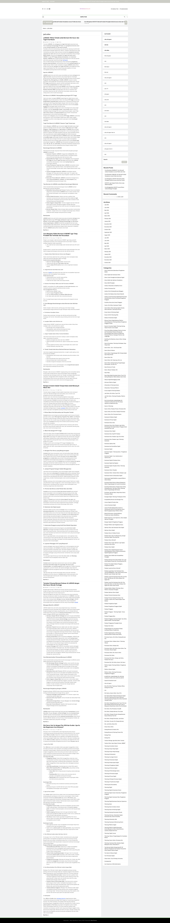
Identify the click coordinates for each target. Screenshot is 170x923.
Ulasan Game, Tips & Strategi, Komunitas (114, 858)
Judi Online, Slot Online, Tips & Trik (112, 393)
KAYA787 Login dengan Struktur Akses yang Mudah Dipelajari (74, 21)
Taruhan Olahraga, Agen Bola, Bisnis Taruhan (114, 740)
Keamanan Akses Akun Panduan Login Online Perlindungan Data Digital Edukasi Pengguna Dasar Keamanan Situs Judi (116, 427)
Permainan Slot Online (109, 655)
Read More (45, 230)
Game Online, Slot (108, 357)
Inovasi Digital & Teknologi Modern (112, 390)
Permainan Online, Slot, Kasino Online (113, 652)
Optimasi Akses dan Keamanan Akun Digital (114, 527)
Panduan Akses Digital (109, 547)
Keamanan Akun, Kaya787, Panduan (112, 433)
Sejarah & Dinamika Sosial (110, 680)
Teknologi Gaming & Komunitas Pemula (113, 812)
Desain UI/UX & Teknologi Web (111, 315)
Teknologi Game (108, 804)
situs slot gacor (108, 77)
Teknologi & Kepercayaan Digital (112, 762)
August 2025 (107, 235)
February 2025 (108, 251)
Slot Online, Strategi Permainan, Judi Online (114, 718)
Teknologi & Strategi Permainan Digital (113, 779)
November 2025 (108, 226)
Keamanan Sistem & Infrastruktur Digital (113, 475)
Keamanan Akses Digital (110, 431)
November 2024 (108, 259)
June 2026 (107, 207)
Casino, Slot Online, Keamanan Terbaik (113, 305)
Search (105, 159)
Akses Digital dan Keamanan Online (112, 274)
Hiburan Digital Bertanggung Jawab (112, 379)
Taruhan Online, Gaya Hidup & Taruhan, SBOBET (115, 743)
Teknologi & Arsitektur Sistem (111, 746)
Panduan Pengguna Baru (110, 616)
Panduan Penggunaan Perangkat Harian (113, 623)
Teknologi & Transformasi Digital (112, 781)
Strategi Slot (107, 737)
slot (105, 61)
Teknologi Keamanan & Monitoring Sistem (114, 822)
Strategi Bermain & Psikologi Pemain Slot (114, 732)
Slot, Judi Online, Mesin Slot (111, 724)
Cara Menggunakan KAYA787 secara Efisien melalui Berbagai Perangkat (109, 21)
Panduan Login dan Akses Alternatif (112, 568)
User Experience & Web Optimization (113, 864)
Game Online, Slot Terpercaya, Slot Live (113, 360)
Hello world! (120, 196)
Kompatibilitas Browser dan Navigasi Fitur (114, 499)
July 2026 (107, 204)
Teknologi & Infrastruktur (110, 754)
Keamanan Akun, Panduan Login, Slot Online (114, 436)
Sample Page (83, 16)
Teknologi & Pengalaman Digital (112, 765)
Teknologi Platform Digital (110, 824)
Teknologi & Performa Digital (111, 768)
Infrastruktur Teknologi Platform (112, 387)
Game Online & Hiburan (110, 350)
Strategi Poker (108, 735)
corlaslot (63, 408)
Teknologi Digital (108, 787)
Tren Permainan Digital (110, 855)
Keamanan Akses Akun (110, 422)
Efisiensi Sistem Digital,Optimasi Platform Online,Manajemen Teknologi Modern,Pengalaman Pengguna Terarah (116, 322)
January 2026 (107, 221)
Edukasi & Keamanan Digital (111, 317)
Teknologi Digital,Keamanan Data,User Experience (116, 801)
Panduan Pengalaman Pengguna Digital (113, 606)
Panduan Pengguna (109, 609)
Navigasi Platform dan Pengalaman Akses (114, 524)
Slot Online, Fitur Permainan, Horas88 (113, 708)
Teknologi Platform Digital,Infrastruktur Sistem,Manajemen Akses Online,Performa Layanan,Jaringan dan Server (114, 829)
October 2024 (107, 262)
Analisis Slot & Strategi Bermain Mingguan (114, 291)
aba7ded (46, 42)
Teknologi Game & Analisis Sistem (112, 806)
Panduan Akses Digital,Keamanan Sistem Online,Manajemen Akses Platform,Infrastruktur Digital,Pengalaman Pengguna (115, 551)
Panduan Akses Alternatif (110, 540)
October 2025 (107, 229)
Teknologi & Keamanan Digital (111, 759)
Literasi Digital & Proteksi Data (111, 502)
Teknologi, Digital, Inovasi (110, 833)
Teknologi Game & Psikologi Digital (112, 809)
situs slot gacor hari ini (110, 132)
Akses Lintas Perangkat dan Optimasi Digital (114, 277)
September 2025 (108, 232)
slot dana (107, 121)
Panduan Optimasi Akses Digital (112, 592)
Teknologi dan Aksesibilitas (111, 784)
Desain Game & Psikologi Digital (112, 312)
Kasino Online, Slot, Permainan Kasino (113, 414)
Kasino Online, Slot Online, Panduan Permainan (115, 411)
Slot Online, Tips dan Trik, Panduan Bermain (114, 721)
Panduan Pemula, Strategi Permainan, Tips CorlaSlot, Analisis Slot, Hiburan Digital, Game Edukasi (115, 599)
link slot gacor (108, 55)
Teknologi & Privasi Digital (110, 776)
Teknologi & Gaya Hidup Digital (111, 748)
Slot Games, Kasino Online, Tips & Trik (113, 693)
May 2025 (107, 243)
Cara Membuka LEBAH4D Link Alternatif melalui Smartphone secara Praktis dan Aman (100, 1)
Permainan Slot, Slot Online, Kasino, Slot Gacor (115, 662)
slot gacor (107, 94)
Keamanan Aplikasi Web (110, 443)
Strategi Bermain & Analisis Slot (112, 729)
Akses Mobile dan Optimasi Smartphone (113, 280)
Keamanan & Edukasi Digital (111, 417)
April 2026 (107, 213)
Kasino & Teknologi (109, 406)
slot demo (107, 110)
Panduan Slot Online (109, 625)
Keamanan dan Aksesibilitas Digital (112, 446)
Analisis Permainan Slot (110, 288)
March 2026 (107, 215)
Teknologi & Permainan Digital (111, 773)
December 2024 (108, 257)
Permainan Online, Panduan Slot (112, 645)
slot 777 (106, 88)
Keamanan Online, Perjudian (111, 470)
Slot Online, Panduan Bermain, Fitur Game (114, 711)
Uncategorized (108, 861)
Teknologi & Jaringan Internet (111, 757)
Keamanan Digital (108, 449)
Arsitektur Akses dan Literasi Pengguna (113, 302)
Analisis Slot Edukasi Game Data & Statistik (114, 294)
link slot (106, 72)
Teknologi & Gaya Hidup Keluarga (112, 751)
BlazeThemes (94, 920)
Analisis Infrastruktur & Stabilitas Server (113, 285)
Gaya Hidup (107, 372)
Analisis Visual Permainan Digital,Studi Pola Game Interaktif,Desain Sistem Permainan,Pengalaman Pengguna (116, 298)
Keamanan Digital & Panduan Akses (112, 460)
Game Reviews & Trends (110, 367)
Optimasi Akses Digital (110, 530)
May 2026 (107, 210)
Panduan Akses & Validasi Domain (112, 533)
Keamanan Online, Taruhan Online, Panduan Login (115, 472)
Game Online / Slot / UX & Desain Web (113, 347)
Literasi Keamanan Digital (110, 505)
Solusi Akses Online (109, 726)
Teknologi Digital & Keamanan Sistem (113, 790)
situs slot (107, 99)
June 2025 (107, 240)
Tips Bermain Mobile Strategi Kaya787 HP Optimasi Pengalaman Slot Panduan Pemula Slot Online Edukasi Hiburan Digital (115, 849)
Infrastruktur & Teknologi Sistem (112, 385)
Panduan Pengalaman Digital (111, 603)
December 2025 (108, 224)
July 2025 (107, 237)
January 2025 (107, 254)
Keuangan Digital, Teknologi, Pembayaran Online (115, 496)
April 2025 (107, 246)
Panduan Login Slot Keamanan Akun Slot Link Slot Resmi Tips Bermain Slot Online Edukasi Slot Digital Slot (116, 578)
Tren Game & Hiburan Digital (111, 853)
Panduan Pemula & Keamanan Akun (112, 595)
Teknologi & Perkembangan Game (112, 770)
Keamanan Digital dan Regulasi (111, 463)
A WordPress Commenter (110, 196)
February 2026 (108, 218)
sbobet (50, 272)
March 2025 (107, 248)
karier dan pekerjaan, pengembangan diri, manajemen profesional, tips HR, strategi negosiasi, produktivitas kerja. (114, 402)
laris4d (76, 602)
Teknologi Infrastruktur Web (111, 819)
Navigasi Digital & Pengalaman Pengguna (114, 522)
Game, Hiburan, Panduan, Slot (111, 369)
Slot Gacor (107, 66)
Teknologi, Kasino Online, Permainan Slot (114, 840)
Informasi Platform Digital (110, 382)
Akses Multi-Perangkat (110, 283)
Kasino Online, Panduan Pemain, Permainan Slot (115, 408)
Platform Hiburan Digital (110, 669)
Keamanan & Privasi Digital (110, 419)
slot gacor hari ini (61, 898)
